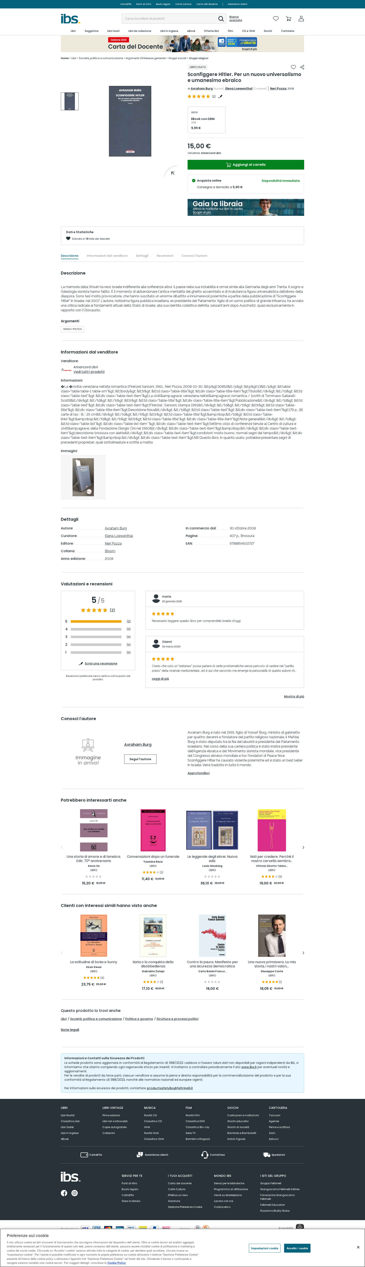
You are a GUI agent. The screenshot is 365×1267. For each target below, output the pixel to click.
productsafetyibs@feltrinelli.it (170, 1088)
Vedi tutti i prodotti (89, 371)
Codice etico (222, 1207)
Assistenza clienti (237, 4)
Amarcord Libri (211, 153)
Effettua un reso (178, 1195)
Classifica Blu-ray (197, 1127)
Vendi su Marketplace (228, 1195)
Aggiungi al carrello (249, 164)
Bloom (110, 551)
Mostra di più (294, 696)
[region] (182, 1248)
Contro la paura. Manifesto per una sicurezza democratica (212, 964)
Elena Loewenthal (238, 88)
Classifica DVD (195, 1121)
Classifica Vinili (154, 1139)
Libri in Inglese (70, 1133)
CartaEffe (125, 4)
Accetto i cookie (297, 1248)
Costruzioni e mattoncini (243, 1115)
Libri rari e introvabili (115, 1121)
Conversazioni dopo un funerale (153, 857)
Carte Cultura (183, 4)
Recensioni (165, 256)
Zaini (272, 1133)
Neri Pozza (278, 88)
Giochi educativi (238, 1121)
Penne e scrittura (279, 1127)
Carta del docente (207, 4)
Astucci (274, 1139)
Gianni (167, 642)
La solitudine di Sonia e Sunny (93, 962)
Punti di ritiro (143, 4)
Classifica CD (153, 1121)
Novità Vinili (151, 1133)
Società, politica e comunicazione (96, 1019)
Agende (274, 1121)
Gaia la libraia (131, 1201)
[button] (221, 19)
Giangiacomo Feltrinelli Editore (280, 1189)
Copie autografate (114, 1127)
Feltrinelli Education (272, 1205)
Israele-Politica (72, 329)
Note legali (70, 1030)
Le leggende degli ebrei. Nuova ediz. (212, 859)
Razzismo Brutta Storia (275, 1211)
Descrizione (69, 256)
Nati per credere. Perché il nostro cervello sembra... (272, 859)
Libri (64, 1019)
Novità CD (150, 1115)
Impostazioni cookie (264, 1248)
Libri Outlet (67, 1127)
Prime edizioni (111, 1115)
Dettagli (142, 256)
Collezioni (108, 1133)
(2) (112, 610)
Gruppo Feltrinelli (270, 1183)
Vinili (147, 1127)
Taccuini (274, 1115)
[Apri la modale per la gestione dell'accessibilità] (300, 1228)
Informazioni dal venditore (107, 256)
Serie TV (191, 1133)
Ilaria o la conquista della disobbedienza (153, 964)
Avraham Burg (202, 88)
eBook (65, 1139)
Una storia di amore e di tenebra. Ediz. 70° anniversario (94, 859)
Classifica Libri (70, 1121)
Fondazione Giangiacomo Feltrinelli (277, 1197)
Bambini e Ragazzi (198, 1139)
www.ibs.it (249, 1067)
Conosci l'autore (194, 256)
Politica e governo (139, 1019)
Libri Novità (68, 1115)
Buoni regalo (163, 4)
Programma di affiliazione (231, 1189)
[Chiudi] (358, 1247)
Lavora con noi (223, 1201)
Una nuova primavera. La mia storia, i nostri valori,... (272, 964)
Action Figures (236, 1139)
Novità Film (193, 1115)
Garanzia (174, 1201)
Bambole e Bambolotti (241, 1133)
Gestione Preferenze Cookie (185, 1207)
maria (166, 596)
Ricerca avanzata (235, 18)
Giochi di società (238, 1127)
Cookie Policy (117, 1263)
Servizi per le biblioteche (229, 1183)
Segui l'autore (140, 759)
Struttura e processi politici (177, 1019)
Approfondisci (199, 773)
